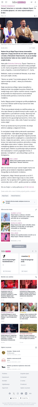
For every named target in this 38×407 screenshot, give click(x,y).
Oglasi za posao (25, 388)
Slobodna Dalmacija (14, 63)
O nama (22, 381)
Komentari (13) (19, 246)
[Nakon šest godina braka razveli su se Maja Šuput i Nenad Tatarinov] (5, 237)
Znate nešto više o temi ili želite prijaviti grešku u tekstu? (18, 191)
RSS (30, 393)
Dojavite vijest (24, 373)
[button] (33, 251)
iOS (25, 187)
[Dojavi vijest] (31, 2)
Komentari (23, 377)
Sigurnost (5, 388)
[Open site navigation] (2, 2)
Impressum (5, 377)
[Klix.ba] (19, 2)
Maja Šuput (5, 195)
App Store (14, 398)
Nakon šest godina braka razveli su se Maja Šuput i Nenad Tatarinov (23, 235)
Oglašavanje (5, 384)
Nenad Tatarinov (15, 195)
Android (31, 187)
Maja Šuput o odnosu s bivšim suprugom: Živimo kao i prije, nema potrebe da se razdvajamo (22, 216)
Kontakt (4, 381)
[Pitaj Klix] (6, 2)
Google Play (25, 398)
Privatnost (23, 384)
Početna (4, 373)
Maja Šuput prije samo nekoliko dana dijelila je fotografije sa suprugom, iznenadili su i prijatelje (23, 226)
